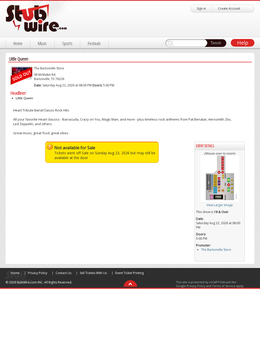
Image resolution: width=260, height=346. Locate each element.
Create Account (229, 8)
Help (242, 42)
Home (17, 43)
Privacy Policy (37, 273)
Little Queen (24, 98)
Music (42, 43)
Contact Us (63, 273)
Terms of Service (223, 286)
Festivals (94, 43)
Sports (67, 43)
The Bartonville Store (49, 68)
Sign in (201, 8)
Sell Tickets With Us (93, 273)
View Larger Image (219, 205)
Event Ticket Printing (129, 273)
